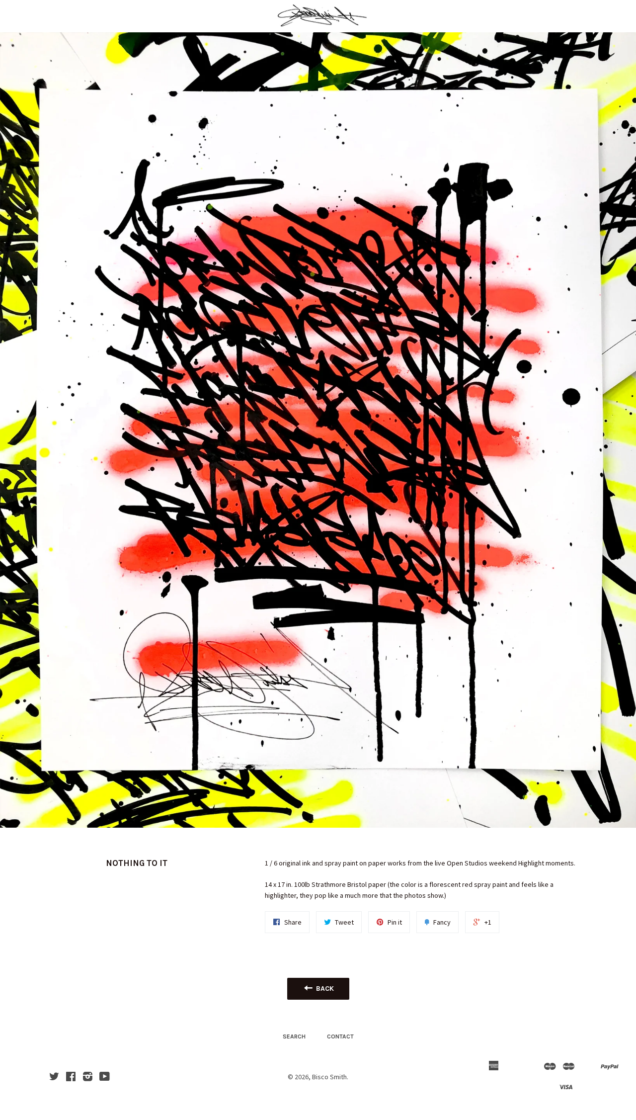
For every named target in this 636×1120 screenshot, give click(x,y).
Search (294, 1036)
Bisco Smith (329, 1076)
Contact (340, 1036)
